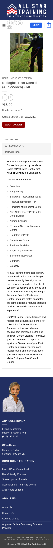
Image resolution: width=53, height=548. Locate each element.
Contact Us (8, 513)
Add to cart (13, 124)
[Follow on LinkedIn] (9, 27)
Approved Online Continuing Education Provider (22, 526)
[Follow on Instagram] (14, 22)
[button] (4, 25)
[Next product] (5, 97)
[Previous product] (10, 97)
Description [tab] (11, 140)
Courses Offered (21, 78)
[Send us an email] (20, 22)
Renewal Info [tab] (12, 152)
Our (9, 317)
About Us (7, 507)
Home (5, 78)
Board (21, 295)
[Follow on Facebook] (9, 22)
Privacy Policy (43, 540)
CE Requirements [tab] (14, 146)
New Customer (25, 540)
